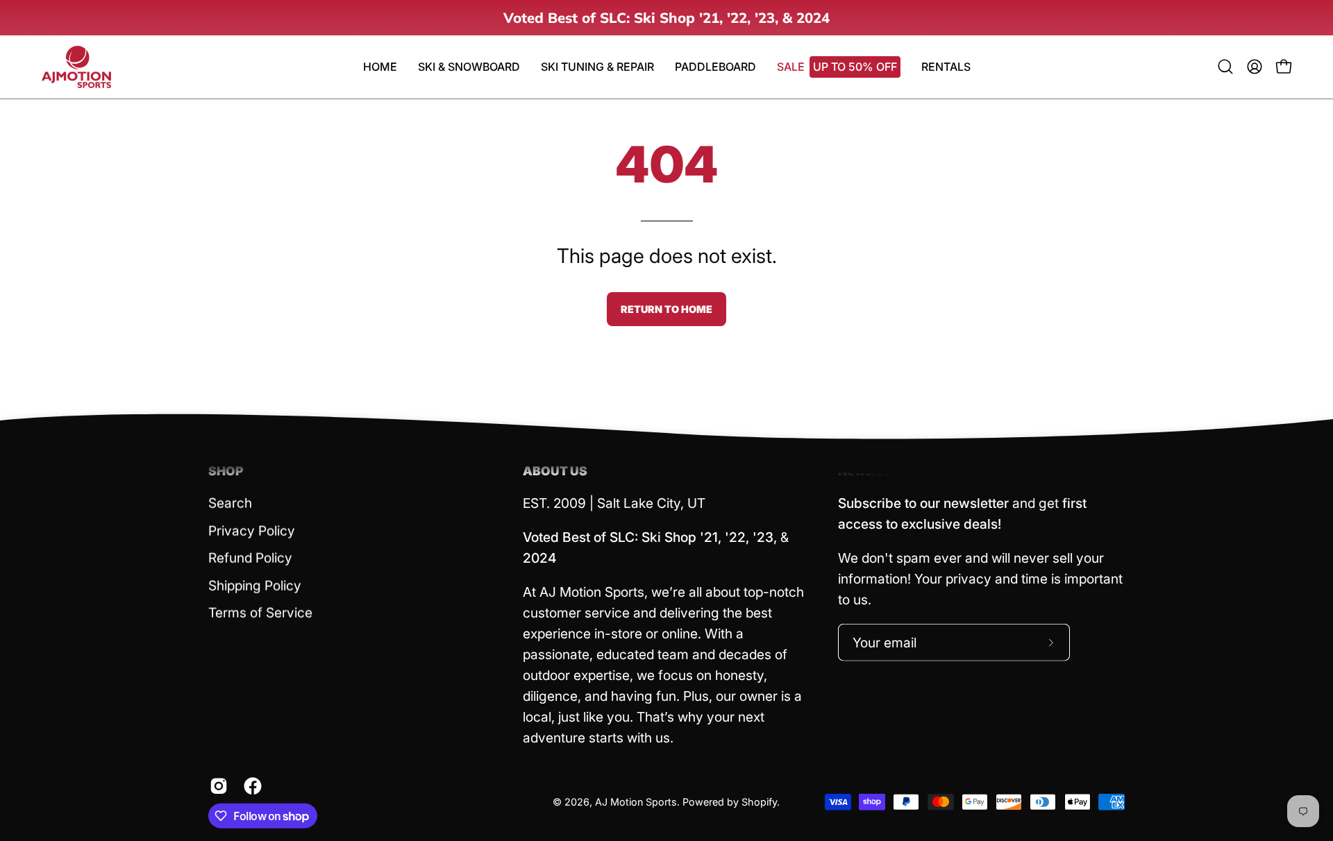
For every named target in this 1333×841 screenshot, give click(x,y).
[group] (666, 17)
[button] (715, 67)
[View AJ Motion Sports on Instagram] (216, 786)
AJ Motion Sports (636, 802)
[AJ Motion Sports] (76, 67)
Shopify (759, 802)
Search (230, 503)
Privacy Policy (251, 530)
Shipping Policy (254, 585)
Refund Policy (250, 558)
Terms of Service (260, 612)
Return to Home (666, 309)
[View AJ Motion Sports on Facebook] (250, 786)
